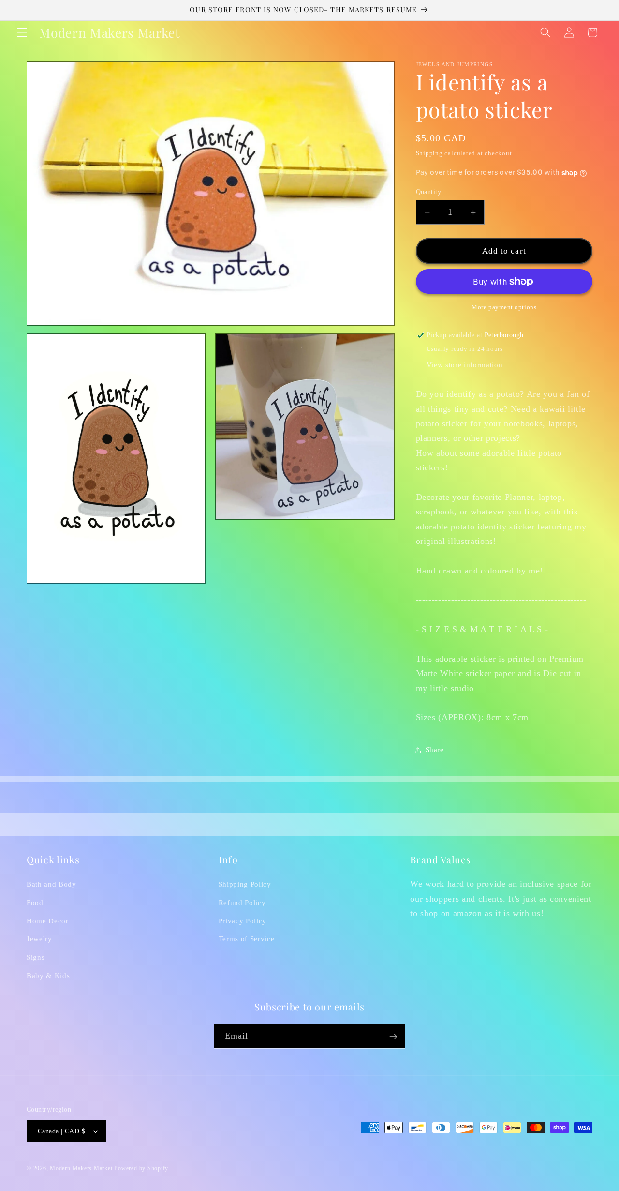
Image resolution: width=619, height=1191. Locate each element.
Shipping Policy (245, 884)
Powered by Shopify (141, 1168)
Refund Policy (242, 902)
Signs (35, 957)
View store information (465, 365)
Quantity (429, 192)
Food (35, 902)
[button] (22, 32)
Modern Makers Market (81, 1168)
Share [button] (435, 750)
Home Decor (48, 921)
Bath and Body (51, 884)
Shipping (429, 153)
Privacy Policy (242, 921)
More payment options (504, 307)
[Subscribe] (393, 1036)
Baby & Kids (48, 975)
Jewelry (39, 939)
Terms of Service (247, 939)
